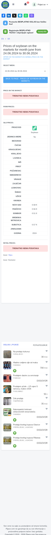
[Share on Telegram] (20, 15)
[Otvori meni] (13, 4)
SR (8, 39)
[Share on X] (14, 15)
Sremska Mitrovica (16, 218)
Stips (10, 255)
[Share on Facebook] (3, 15)
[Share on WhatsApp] (26, 15)
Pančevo (16, 209)
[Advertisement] (25, 281)
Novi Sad (16, 205)
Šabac (18, 192)
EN (2, 39)
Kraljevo (16, 154)
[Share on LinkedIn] (9, 15)
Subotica (16, 225)
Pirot (18, 166)
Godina (17, 233)
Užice (18, 196)
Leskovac (16, 188)
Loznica (17, 158)
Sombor (17, 213)
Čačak (18, 145)
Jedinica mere (14, 137)
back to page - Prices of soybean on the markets (25, 80)
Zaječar (17, 184)
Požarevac (15, 171)
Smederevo (15, 175)
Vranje (17, 179)
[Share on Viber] (31, 15)
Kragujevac (15, 149)
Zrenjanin (16, 229)
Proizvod (16, 127)
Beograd (16, 141)
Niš (19, 162)
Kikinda (17, 200)
